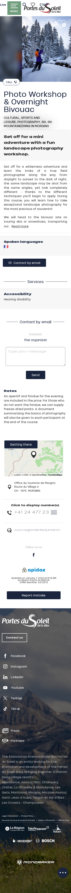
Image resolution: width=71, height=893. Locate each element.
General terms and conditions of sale (18, 820)
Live (3, 4)
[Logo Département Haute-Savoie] (38, 828)
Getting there (21, 444)
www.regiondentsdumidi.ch (37, 529)
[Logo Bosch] (45, 840)
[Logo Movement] (22, 840)
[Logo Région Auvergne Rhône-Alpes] (14, 829)
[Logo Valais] (57, 829)
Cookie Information (46, 820)
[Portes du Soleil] (42, 8)
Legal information (10, 816)
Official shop (63, 820)
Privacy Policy (27, 816)
